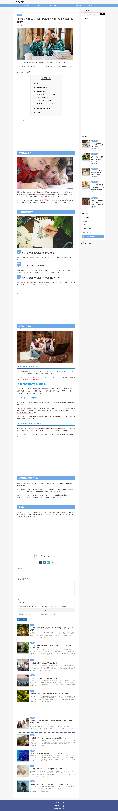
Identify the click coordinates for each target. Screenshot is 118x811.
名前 (19, 599)
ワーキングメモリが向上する (45, 100)
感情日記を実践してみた (44, 108)
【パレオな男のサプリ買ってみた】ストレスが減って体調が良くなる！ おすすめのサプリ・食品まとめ (97, 187)
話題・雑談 (26, 5)
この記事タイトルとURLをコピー (47, 556)
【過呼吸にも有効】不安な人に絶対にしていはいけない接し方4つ (49, 694)
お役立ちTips (52, 5)
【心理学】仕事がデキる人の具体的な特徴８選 (43, 663)
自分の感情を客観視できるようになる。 (48, 97)
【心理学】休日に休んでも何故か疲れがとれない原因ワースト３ (48, 738)
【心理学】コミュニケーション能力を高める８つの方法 (46, 769)
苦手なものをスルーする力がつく (46, 103)
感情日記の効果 (41, 91)
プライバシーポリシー (55, 802)
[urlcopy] (52, 562)
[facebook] (44, 562)
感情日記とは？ (41, 83)
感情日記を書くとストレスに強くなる (47, 94)
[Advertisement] (30, 132)
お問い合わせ (65, 802)
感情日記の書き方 (42, 87)
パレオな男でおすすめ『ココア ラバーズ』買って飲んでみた (97, 144)
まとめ (38, 112)
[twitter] (40, 562)
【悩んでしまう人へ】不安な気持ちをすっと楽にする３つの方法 (48, 678)
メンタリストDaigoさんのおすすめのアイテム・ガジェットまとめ (97, 172)
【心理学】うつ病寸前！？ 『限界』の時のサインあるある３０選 (49, 784)
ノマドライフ (19, 2)
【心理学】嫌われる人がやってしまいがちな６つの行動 (46, 753)
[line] (48, 562)
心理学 (39, 5)
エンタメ (65, 5)
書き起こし (91, 5)
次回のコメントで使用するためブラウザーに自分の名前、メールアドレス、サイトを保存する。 (43, 606)
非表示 (48, 78)
